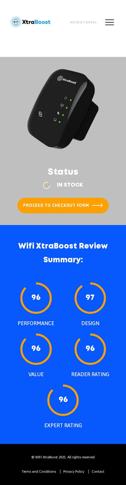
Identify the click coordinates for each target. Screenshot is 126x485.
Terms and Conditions (39, 471)
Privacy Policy (73, 471)
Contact (98, 471)
